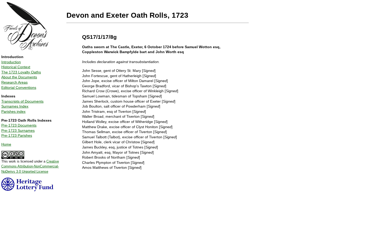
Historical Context (15, 67)
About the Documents (19, 77)
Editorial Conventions (18, 87)
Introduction (11, 62)
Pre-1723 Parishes (16, 135)
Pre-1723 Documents (18, 125)
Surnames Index (14, 106)
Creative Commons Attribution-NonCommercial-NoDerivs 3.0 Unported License (30, 166)
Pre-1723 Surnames (18, 130)
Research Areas (14, 82)
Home (6, 144)
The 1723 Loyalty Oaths (21, 72)
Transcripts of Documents (22, 101)
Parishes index (13, 111)
